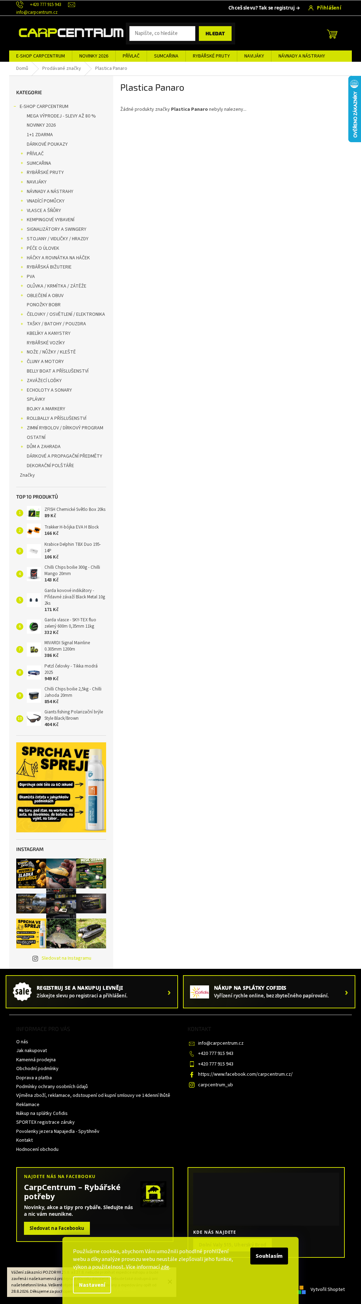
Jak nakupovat (31, 1050)
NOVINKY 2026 (41, 125)
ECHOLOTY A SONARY (49, 390)
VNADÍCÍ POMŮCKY (46, 201)
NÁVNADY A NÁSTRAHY (50, 191)
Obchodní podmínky (37, 1068)
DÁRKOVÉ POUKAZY (47, 144)
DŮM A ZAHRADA (44, 446)
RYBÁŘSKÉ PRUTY (45, 172)
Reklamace (27, 1104)
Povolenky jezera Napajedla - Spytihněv (57, 1131)
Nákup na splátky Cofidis (42, 1113)
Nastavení (92, 1285)
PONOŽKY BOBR (44, 304)
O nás (22, 1041)
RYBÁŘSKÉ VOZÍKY (46, 342)
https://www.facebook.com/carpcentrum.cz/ (245, 1074)
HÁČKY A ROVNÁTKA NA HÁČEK (58, 257)
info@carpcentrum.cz (221, 1043)
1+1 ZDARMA (40, 134)
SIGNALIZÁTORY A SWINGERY (56, 229)
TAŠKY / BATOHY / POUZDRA (56, 323)
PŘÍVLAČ (35, 153)
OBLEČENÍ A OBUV (45, 295)
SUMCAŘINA (39, 163)
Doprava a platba (34, 1077)
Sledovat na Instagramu (66, 958)
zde (165, 1267)
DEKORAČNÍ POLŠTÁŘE (50, 465)
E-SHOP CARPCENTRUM (44, 106)
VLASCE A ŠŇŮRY (44, 210)
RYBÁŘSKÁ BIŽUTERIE (49, 267)
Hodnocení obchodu (37, 1149)
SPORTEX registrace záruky (45, 1122)
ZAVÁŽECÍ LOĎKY (44, 380)
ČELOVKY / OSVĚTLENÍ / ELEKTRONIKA (66, 314)
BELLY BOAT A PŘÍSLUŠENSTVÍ (57, 371)
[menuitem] (40, 56)
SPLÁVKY (36, 399)
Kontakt (24, 1140)
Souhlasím (269, 1256)
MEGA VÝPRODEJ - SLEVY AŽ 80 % (61, 116)
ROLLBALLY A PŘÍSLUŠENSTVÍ (56, 418)
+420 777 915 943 (215, 1053)
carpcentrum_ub (215, 1084)
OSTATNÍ (36, 437)
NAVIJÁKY (37, 182)
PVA (31, 276)
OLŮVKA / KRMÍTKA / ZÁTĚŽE (56, 286)
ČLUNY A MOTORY (45, 361)
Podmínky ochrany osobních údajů (52, 1086)
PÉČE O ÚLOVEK (43, 248)
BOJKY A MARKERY (46, 408)
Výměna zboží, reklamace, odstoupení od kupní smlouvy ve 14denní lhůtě (93, 1095)
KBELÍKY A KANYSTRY (49, 333)
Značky (27, 475)
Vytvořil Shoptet (328, 1289)
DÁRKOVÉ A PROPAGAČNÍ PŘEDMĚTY (64, 456)
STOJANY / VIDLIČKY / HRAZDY (57, 238)
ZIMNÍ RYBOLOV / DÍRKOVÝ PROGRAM (65, 427)
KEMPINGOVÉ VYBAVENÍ (50, 219)
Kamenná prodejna (36, 1059)
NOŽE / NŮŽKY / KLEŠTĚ (51, 352)
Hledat (215, 33)
